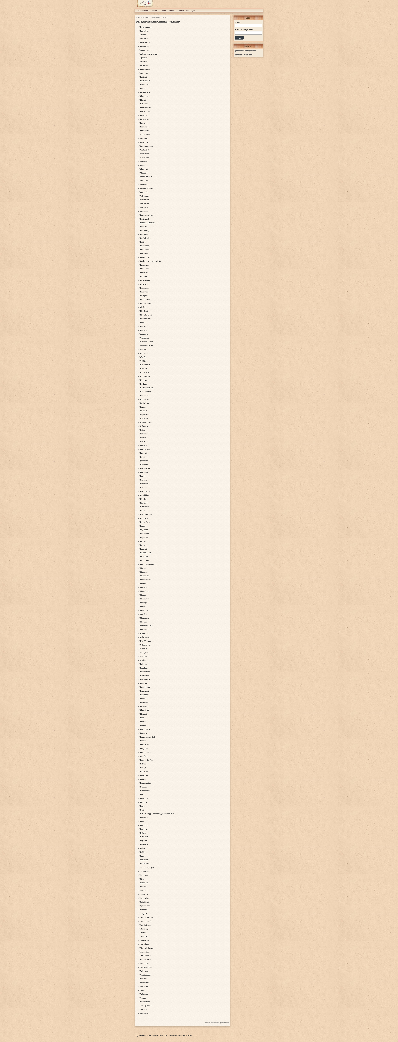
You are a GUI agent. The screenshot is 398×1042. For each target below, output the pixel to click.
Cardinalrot (144, 150)
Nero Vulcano (145, 641)
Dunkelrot (144, 234)
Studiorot (143, 910)
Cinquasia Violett (146, 188)
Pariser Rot (144, 676)
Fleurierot (144, 311)
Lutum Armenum (147, 564)
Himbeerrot (144, 380)
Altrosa (143, 35)
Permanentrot (145, 691)
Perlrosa (143, 683)
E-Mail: (238, 22)
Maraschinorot (146, 580)
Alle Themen (143, 11)
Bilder (154, 11)
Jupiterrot (144, 461)
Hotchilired (144, 395)
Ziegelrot (143, 1009)
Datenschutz (170, 1036)
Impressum (139, 1036)
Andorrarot (144, 50)
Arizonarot (144, 65)
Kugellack (144, 530)
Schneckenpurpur (147, 867)
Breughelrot (144, 119)
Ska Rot (143, 891)
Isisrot (142, 442)
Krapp (142, 511)
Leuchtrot (144, 557)
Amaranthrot (145, 42)
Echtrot (143, 242)
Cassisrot (143, 161)
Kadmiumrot (145, 465)
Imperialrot (144, 415)
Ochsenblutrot (145, 645)
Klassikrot (144, 503)
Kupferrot (144, 537)
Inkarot (143, 438)
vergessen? (247, 30)
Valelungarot (145, 963)
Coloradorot (144, 196)
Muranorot (144, 630)
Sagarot (143, 856)
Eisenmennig (145, 246)
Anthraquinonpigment (148, 54)
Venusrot (143, 979)
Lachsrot (143, 545)
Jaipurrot (143, 445)
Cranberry (144, 211)
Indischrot (144, 434)
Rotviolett (144, 837)
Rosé (142, 795)
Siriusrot (143, 887)
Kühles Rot (144, 534)
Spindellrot (144, 902)
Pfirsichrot (144, 706)
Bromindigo (144, 127)
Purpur (143, 741)
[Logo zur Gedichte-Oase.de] (145, 3)
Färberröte (144, 284)
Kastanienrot (145, 491)
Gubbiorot (144, 361)
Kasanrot (143, 488)
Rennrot (143, 787)
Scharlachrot (145, 864)
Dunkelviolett (145, 238)
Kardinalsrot (145, 468)
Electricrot (144, 254)
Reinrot (143, 779)
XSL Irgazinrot (146, 1006)
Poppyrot (143, 733)
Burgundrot (144, 131)
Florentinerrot (145, 319)
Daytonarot (144, 219)
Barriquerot (144, 85)
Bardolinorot (145, 81)
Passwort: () (244, 30)
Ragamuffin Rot (146, 760)
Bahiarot (143, 77)
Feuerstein (144, 292)
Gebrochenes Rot (146, 346)
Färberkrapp (145, 280)
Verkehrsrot (144, 983)
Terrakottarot (145, 925)
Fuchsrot (143, 330)
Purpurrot (144, 749)
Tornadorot (144, 944)
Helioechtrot (145, 365)
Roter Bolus (144, 825)
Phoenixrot (144, 710)
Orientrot (143, 656)
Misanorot (144, 610)
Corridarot (144, 207)
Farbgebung (144, 31)
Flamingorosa (145, 303)
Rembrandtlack (146, 783)
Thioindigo (144, 929)
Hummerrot (144, 399)
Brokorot (143, 123)
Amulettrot (144, 46)
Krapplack (144, 518)
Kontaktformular (151, 1036)
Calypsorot (144, 138)
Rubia (142, 848)
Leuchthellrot (145, 553)
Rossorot (143, 806)
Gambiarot (144, 334)
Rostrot (143, 810)
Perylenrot (144, 702)
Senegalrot (144, 875)
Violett (142, 990)
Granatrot (144, 353)
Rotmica (143, 829)
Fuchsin (143, 326)
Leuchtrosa (144, 560)
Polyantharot (145, 729)
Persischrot (144, 695)
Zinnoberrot (145, 1013)
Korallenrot (144, 507)
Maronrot (144, 584)
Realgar (143, 768)
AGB (161, 1036)
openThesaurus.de (224, 1022)
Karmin (143, 476)
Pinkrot (143, 722)
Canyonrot (144, 142)
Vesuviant (144, 986)
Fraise (142, 323)
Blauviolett (144, 96)
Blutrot (143, 100)
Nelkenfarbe (145, 637)
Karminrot (144, 480)
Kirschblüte (144, 495)
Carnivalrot (144, 158)
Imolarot (143, 411)
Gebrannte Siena (146, 342)
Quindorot (144, 756)
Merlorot (143, 607)
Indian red (144, 419)
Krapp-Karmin (146, 514)
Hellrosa (143, 369)
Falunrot (143, 277)
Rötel (142, 821)
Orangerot (144, 653)
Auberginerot (145, 69)
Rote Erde (144, 818)
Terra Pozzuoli (146, 921)
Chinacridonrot (146, 177)
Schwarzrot (144, 871)
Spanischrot (144, 898)
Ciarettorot (144, 184)
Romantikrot (145, 791)
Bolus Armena (145, 108)
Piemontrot (144, 714)
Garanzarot (144, 338)
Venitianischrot (146, 975)
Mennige (143, 603)
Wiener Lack (145, 1002)
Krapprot (143, 526)
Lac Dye (143, 541)
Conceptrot (144, 200)
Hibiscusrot (144, 372)
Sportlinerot (145, 906)
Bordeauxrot (145, 112)
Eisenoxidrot (145, 250)
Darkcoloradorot (146, 215)
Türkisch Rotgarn (147, 948)
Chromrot (144, 181)
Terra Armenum (146, 917)
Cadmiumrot (145, 135)
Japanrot (143, 453)
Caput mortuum (146, 146)
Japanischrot (145, 449)
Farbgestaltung (146, 27)
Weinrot (143, 998)
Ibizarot (143, 407)
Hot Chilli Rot (145, 392)
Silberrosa (144, 883)
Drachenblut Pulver (147, 223)
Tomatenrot (144, 940)
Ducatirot (143, 227)
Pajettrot (143, 664)
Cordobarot (144, 204)
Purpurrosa (144, 745)
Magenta (143, 568)
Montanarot (144, 618)
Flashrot (143, 307)
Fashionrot (144, 288)
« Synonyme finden (142, 17)
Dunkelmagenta (146, 230)
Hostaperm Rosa (146, 388)
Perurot (143, 699)
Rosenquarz (144, 798)
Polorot (143, 726)
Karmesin (144, 472)
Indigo (142, 430)
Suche (172, 11)
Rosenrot (143, 802)
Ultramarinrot (145, 960)
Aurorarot (144, 73)
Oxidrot (143, 660)
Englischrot (144, 257)
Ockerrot (143, 649)
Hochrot (143, 384)
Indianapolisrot (146, 422)
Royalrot (143, 841)
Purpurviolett (145, 752)
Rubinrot (143, 852)
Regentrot (144, 775)
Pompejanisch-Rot (147, 737)
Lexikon (163, 11)
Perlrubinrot (145, 687)
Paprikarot (144, 668)
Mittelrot (143, 614)
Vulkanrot (144, 994)
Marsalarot (144, 587)
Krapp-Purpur (145, 522)
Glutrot (143, 349)
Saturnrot (144, 860)
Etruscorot (144, 269)
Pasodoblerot (145, 679)
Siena (142, 879)
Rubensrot (144, 844)
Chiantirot (144, 173)
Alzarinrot (144, 39)
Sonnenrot (144, 894)
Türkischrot (144, 952)
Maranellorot (145, 576)
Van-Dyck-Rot (146, 967)
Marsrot (143, 595)
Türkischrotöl (145, 956)
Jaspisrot (143, 457)
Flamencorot (145, 300)
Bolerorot (143, 104)
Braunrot (143, 115)
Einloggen (239, 38)
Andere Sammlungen (187, 11)
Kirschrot (144, 499)
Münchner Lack (146, 626)
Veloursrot (144, 971)
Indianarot (144, 426)
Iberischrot (144, 403)
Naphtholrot (145, 633)
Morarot (143, 622)
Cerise (142, 165)
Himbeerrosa (145, 376)
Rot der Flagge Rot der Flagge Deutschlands (157, 814)
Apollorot (143, 58)
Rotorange (144, 833)
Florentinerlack (146, 315)
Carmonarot (144, 154)
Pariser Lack (145, 672)
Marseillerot (145, 591)
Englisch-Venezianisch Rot (150, 261)
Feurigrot (143, 296)
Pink (142, 718)
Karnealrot (144, 484)
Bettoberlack (145, 92)
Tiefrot (143, 933)
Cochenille (144, 192)
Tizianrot (143, 937)
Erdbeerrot (144, 265)
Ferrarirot (144, 772)
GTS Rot (143, 357)
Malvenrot (144, 572)
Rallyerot (143, 764)
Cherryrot (144, 169)
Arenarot (143, 62)
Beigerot (143, 89)
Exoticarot (144, 273)
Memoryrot (144, 599)
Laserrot (143, 549)
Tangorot (143, 914)
